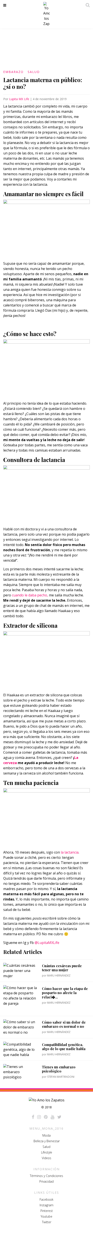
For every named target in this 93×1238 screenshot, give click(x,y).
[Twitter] (59, 1117)
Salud (34, 72)
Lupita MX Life (19, 99)
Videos (46, 1158)
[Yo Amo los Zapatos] (46, 14)
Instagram (46, 1205)
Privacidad (46, 1181)
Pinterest (46, 1211)
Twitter (46, 1222)
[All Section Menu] (5, 5)
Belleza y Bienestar (47, 1141)
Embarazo (13, 72)
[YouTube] (52, 1117)
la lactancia (70, 852)
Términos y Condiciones (46, 1176)
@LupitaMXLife (47, 942)
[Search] (86, 5)
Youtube (46, 1216)
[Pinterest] (46, 1117)
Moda (46, 1135)
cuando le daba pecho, (30, 595)
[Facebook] (33, 1117)
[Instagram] (39, 1117)
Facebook (46, 1199)
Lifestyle (46, 1152)
